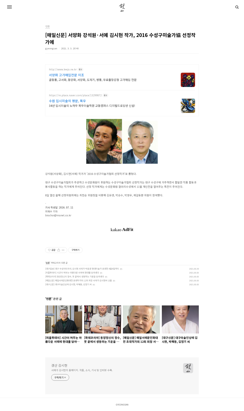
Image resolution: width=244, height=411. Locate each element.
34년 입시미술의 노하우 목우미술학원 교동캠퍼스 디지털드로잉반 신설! (92, 105)
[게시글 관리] (63, 250)
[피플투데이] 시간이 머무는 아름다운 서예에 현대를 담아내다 (72, 272)
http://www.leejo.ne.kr (63, 69)
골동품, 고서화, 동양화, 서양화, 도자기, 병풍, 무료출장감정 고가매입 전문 (93, 80)
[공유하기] (58, 250)
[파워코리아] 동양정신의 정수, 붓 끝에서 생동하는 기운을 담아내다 (74, 276)
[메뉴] (9, 7)
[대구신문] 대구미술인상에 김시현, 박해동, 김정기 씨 (68, 284)
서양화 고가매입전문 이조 (66, 75)
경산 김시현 (59, 365)
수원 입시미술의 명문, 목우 (67, 101)
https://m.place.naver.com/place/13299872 (75, 95)
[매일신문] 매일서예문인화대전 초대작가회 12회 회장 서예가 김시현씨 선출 (78, 280)
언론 (47, 26)
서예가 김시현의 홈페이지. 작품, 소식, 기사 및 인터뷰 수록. (82, 370)
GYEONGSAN (122, 404)
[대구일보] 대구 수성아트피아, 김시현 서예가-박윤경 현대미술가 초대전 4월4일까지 (82, 268)
